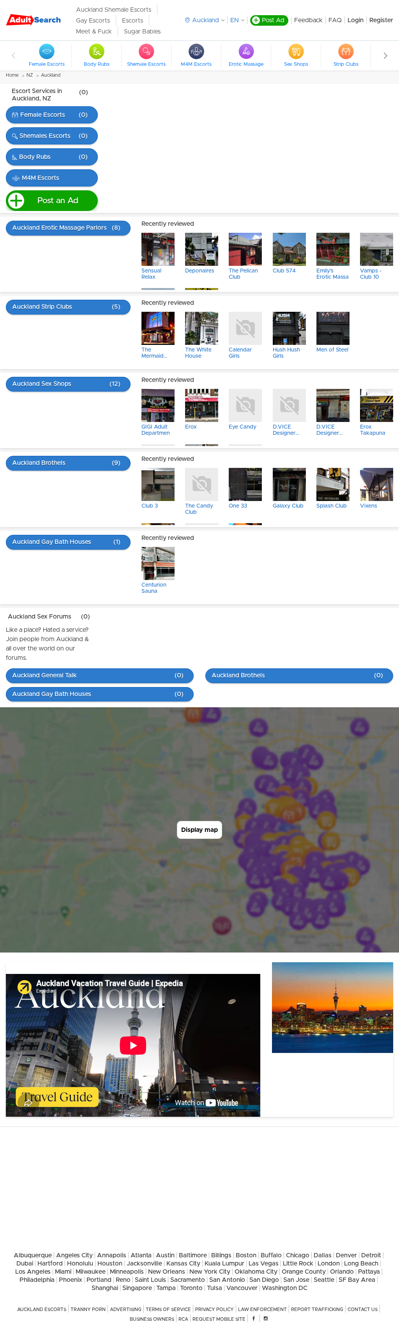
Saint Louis (150, 1280)
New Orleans (166, 1272)
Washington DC (284, 1288)
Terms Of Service (168, 1309)
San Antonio (227, 1280)
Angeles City (74, 1255)
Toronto (191, 1288)
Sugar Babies (142, 31)
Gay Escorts (93, 21)
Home (12, 75)
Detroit (371, 1255)
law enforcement (262, 1309)
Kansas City (183, 1263)
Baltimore (193, 1255)
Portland (99, 1280)
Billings (221, 1255)
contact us (363, 1309)
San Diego (264, 1280)
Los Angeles (33, 1272)
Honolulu (80, 1263)
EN (234, 20)
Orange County (304, 1272)
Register (381, 20)
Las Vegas (264, 1263)
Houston (109, 1263)
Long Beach (361, 1263)
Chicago (297, 1255)
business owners (152, 1319)
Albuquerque (33, 1255)
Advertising (125, 1309)
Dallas (323, 1255)
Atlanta (141, 1255)
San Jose (296, 1280)
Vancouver (242, 1288)
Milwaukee (91, 1272)
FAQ (335, 20)
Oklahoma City (256, 1272)
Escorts (132, 21)
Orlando (342, 1272)
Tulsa (214, 1288)
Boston (246, 1255)
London (329, 1263)
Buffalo (271, 1255)
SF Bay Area (357, 1280)
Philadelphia (37, 1280)
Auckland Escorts (41, 1309)
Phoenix (70, 1280)
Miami (63, 1272)
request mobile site (218, 1319)
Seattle (324, 1280)
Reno (123, 1280)
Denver (346, 1255)
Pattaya (369, 1272)
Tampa (166, 1288)
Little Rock (298, 1263)
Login (356, 20)
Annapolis (111, 1255)
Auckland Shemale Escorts (113, 10)
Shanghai (105, 1288)
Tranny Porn (88, 1309)
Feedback (308, 20)
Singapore (137, 1288)
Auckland (50, 75)
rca (183, 1319)
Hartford (50, 1263)
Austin (165, 1255)
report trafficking (317, 1309)
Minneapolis (127, 1272)
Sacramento (187, 1280)
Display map (199, 830)
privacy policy (214, 1309)
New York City (209, 1272)
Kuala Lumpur (224, 1263)
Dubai (24, 1263)
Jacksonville (144, 1263)
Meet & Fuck (94, 31)
